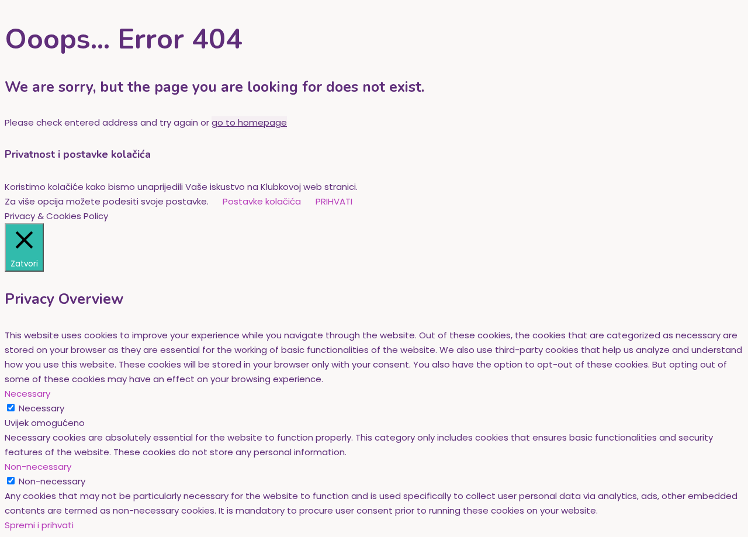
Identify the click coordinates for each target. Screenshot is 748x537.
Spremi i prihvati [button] (39, 525)
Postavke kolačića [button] (262, 201)
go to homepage (249, 122)
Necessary (41, 408)
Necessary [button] (27, 393)
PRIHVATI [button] (334, 201)
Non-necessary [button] (38, 466)
